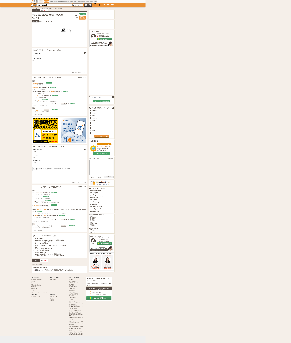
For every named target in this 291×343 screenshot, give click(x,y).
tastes (35, 192)
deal (53, 103)
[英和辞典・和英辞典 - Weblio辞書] (35, 1)
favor (40, 87)
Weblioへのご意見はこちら (93, 280)
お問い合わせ (53, 279)
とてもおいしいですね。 (41, 242)
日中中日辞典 (72, 288)
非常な (34, 151)
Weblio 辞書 (35, 8)
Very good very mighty (96, 195)
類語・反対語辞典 (93, 217)
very (50, 91)
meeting (37, 225)
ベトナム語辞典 (92, 225)
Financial (94, 133)
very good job (94, 192)
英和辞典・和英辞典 (42, 8)
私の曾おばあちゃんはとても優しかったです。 (47, 245)
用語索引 (79, 72)
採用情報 (52, 299)
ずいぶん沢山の (39, 243)
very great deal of (95, 202)
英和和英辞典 (46, 1)
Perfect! (73, 209)
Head (93, 128)
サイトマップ (34, 286)
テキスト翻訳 (95, 158)
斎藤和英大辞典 (49, 8)
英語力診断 (67, 1)
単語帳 (91, 229)
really (43, 91)
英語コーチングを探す (85, 1)
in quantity (41, 95)
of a (56, 103)
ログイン (108, 5)
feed (93, 130)
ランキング (84, 72)
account (94, 118)
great (39, 91)
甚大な (36, 238)
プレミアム (104, 5)
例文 (42, 10)
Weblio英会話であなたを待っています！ (101, 254)
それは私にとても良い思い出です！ (44, 240)
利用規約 (33, 283)
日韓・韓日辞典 (92, 220)
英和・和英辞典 (92, 218)
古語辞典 (91, 222)
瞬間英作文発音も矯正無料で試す (82, 17)
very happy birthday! (96, 206)
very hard (93, 209)
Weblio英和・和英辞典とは (37, 279)
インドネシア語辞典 (93, 223)
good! (40, 209)
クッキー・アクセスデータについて (39, 292)
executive (94, 110)
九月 (93, 125)
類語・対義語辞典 (73, 281)
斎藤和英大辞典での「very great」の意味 (47, 50)
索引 (76, 72)
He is (34, 91)
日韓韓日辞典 (72, 290)
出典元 (73, 72)
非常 (34, 55)
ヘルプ (32, 290)
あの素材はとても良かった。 (42, 254)
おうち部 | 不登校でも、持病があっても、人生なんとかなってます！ (76, 328)
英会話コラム (92, 232)
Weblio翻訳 (111, 158)
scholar (45, 103)
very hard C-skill (94, 211)
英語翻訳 (71, 1)
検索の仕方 (33, 281)
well (45, 225)
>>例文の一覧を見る (37, 114)
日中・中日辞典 (92, 219)
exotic (94, 123)
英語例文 (51, 1)
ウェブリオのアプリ (35, 296)
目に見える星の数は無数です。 (43, 249)
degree (42, 110)
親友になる (38, 252)
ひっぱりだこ (38, 250)
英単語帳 (63, 1)
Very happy (93, 204)
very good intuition (95, 190)
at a (33, 110)
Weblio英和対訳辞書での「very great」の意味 (48, 146)
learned (40, 215)
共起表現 (59, 1)
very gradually (94, 197)
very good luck (94, 194)
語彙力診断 (92, 230)
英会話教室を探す (93, 1)
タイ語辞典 (92, 224)
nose (42, 201)
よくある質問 (104, 283)
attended (48, 225)
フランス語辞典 (72, 292)
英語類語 (55, 1)
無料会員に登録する (101, 153)
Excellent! (67, 209)
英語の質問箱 (72, 301)
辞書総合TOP (34, 288)
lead (93, 120)
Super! (62, 209)
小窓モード (95, 5)
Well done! (50, 209)
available (94, 113)
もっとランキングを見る (101, 136)
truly (36, 91)
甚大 (34, 61)
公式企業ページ (53, 296)
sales (93, 115)
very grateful (94, 199)
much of (40, 103)
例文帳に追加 (49, 82)
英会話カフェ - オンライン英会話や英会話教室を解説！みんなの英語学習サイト (76, 322)
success (58, 225)
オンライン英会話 (77, 1)
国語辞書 (91, 216)
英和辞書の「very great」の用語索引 (37, 264)
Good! (34, 209)
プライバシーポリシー (36, 284)
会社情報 (52, 298)
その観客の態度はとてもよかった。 (44, 256)
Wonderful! (56, 209)
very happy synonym (96, 208)
